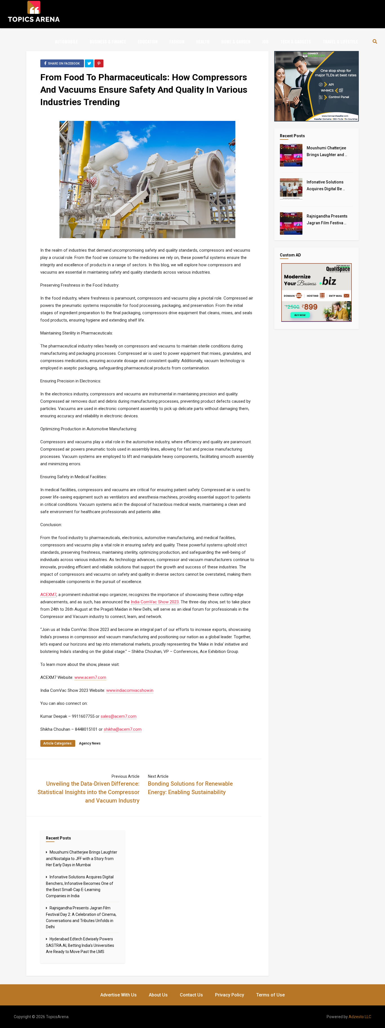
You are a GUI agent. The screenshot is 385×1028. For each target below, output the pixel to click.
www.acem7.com (90, 677)
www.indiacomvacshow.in (129, 690)
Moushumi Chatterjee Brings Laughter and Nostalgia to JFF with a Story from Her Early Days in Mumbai (81, 858)
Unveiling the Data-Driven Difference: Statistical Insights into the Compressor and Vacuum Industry (88, 792)
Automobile (66, 41)
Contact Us (191, 995)
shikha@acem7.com (122, 729)
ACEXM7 (48, 594)
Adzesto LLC (360, 1016)
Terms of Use (270, 995)
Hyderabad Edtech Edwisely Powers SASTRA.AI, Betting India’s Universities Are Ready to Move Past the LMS (80, 945)
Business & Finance (108, 41)
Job (265, 41)
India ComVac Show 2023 (155, 601)
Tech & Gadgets (295, 41)
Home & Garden (235, 41)
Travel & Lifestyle (340, 41)
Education (148, 41)
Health (202, 41)
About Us (158, 995)
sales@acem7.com (118, 716)
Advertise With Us (118, 995)
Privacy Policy (229, 995)
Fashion (176, 41)
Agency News (90, 743)
